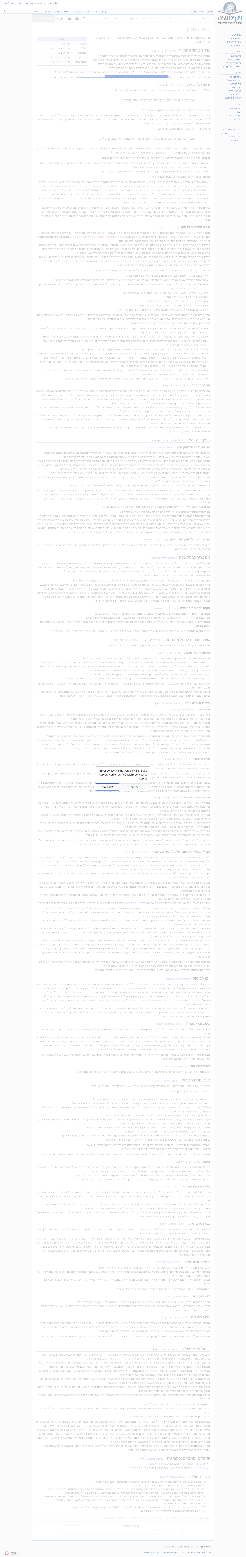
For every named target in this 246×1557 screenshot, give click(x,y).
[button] (134, 787)
